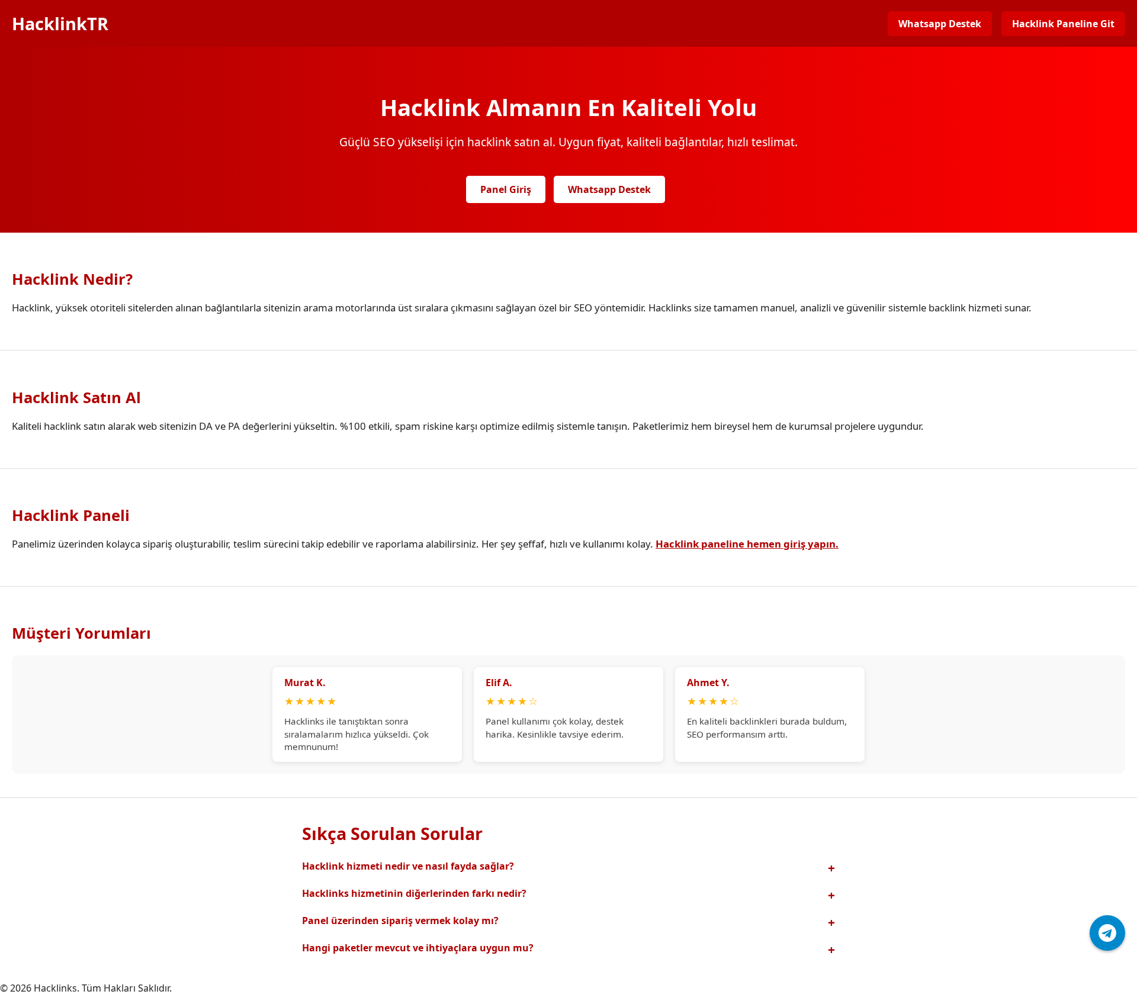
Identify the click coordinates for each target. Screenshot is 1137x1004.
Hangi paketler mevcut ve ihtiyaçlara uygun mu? (418, 947)
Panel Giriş (505, 189)
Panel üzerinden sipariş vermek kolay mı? (400, 920)
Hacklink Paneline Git (1063, 23)
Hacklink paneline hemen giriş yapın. (747, 544)
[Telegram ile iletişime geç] (1107, 933)
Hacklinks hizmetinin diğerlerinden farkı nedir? (414, 893)
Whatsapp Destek (939, 23)
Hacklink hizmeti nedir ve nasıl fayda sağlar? (408, 866)
